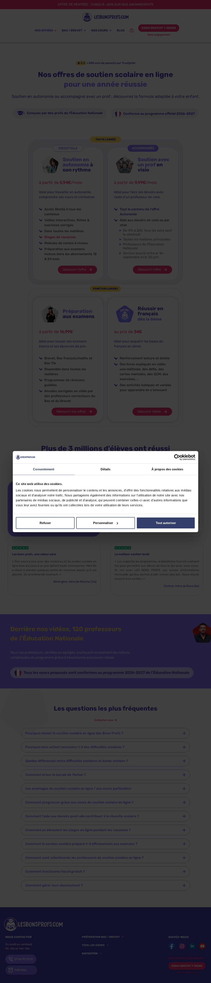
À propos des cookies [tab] (167, 469)
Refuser (45, 523)
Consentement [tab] (43, 469)
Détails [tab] (106, 469)
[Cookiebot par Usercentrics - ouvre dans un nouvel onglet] (177, 457)
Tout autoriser (166, 523)
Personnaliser (103, 523)
